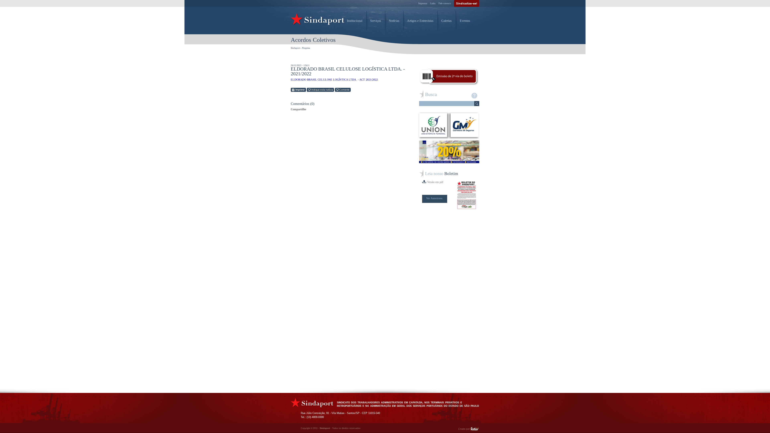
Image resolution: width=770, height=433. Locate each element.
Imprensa (422, 3)
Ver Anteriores (434, 198)
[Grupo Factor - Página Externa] (475, 429)
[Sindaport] (318, 20)
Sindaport (295, 48)
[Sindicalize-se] (466, 3)
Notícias (394, 20)
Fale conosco (445, 3)
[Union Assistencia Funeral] (433, 125)
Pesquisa (306, 48)
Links (433, 3)
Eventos (465, 20)
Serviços (375, 20)
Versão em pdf (435, 182)
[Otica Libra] (449, 162)
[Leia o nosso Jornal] (467, 195)
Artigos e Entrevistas (420, 20)
